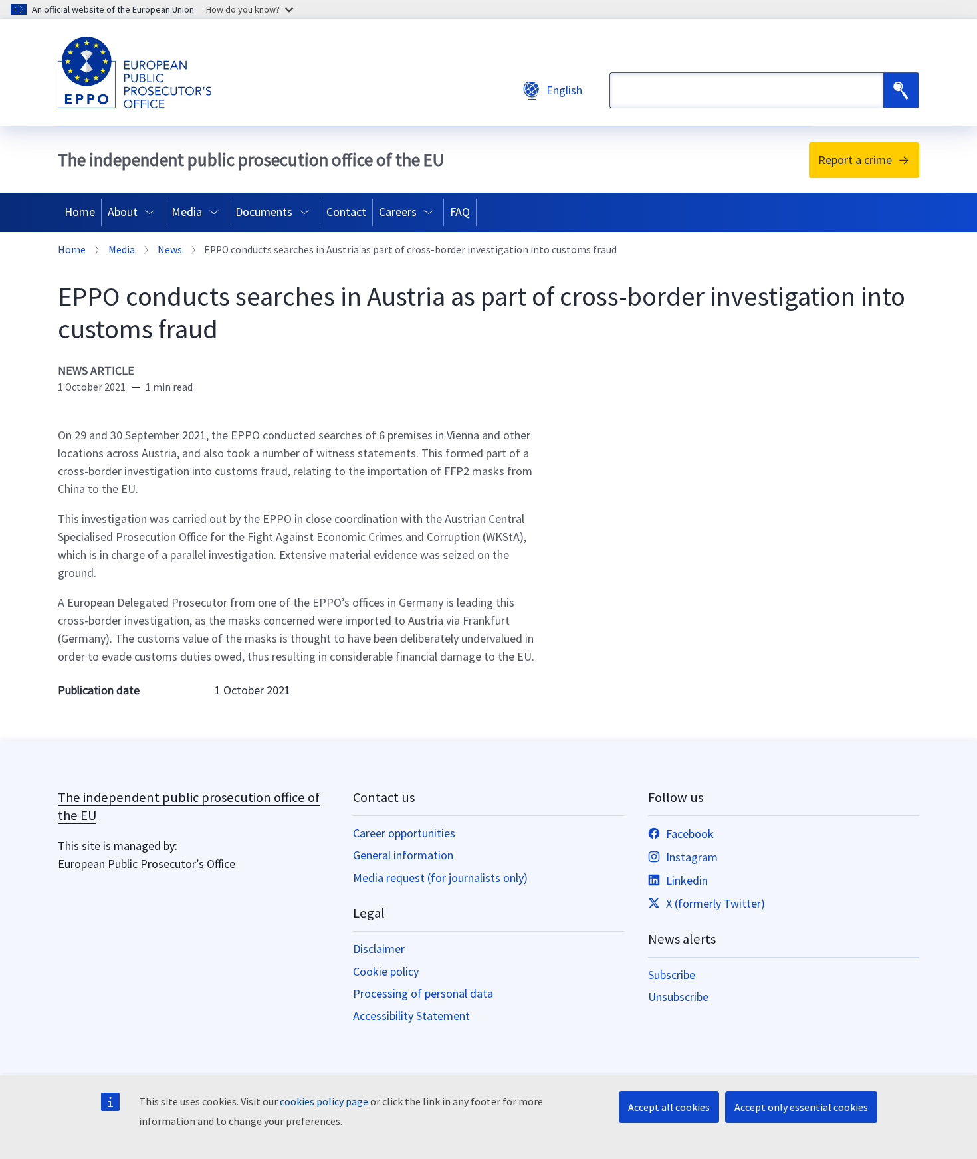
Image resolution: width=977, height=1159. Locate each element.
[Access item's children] (153, 212)
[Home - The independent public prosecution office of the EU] (134, 72)
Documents (263, 211)
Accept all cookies (669, 1107)
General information (403, 855)
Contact (346, 211)
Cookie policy (386, 971)
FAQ (460, 211)
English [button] (564, 90)
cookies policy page (324, 1101)
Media (186, 211)
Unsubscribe (678, 996)
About (123, 211)
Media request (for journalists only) (440, 877)
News (170, 250)
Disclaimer (379, 948)
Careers (398, 211)
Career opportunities (404, 833)
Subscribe (671, 974)
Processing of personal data (423, 993)
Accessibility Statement (411, 1015)
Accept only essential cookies (801, 1107)
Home (79, 211)
